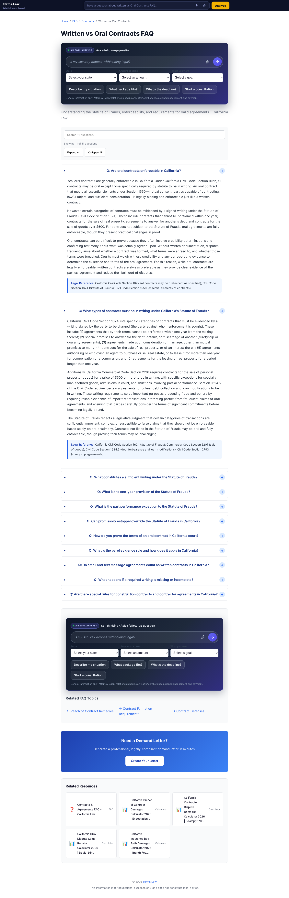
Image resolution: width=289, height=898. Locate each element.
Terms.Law (14, 5)
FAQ (74, 21)
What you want (180, 71)
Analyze (220, 5)
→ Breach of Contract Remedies (89, 711)
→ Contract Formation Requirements (135, 711)
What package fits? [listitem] (123, 89)
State (69, 71)
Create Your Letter (144, 761)
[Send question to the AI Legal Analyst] (217, 61)
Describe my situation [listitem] (85, 89)
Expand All (73, 152)
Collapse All (95, 152)
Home (64, 21)
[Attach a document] (205, 5)
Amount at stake (128, 71)
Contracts (88, 21)
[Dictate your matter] (197, 5)
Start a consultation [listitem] (199, 89)
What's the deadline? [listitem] (161, 89)
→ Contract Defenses (188, 711)
